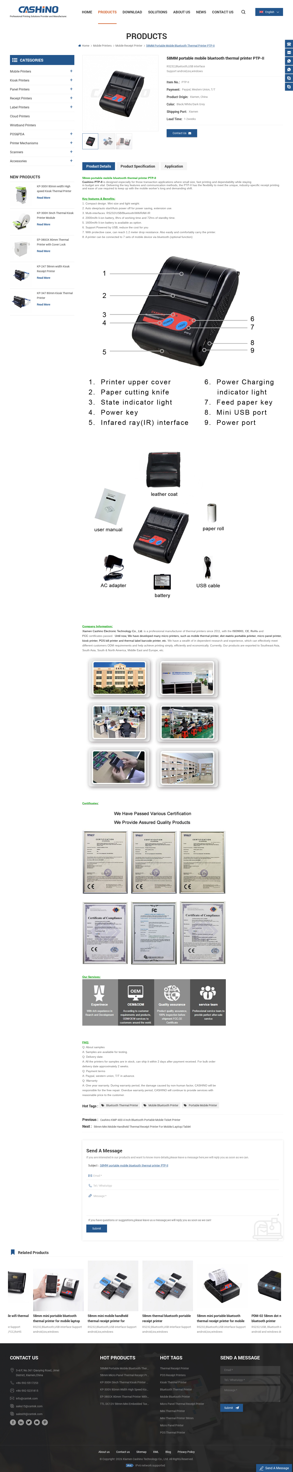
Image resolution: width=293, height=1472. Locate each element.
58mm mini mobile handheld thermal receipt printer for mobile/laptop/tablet (142, 1126)
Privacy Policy (186, 1451)
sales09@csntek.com (29, 1414)
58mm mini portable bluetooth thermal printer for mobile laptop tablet (33, 1319)
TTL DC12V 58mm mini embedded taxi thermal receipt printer (124, 1403)
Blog (168, 1451)
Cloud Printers (20, 116)
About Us (181, 12)
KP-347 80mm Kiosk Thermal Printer (55, 296)
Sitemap (141, 1451)
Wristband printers (23, 125)
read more (43, 197)
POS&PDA (17, 134)
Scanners (16, 152)
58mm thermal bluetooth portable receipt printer (143, 1318)
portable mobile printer (203, 1105)
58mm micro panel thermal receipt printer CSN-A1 (124, 1375)
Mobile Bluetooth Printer (163, 1105)
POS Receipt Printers (173, 1375)
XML (156, 1451)
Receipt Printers (21, 98)
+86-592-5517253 (27, 1383)
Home (87, 12)
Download (132, 12)
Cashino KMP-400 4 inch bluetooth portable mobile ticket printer (140, 1119)
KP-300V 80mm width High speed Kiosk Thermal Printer (54, 189)
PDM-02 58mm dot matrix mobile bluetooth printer (252, 1318)
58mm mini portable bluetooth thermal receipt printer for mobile (197, 1318)
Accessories (18, 161)
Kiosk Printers (19, 80)
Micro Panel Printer (172, 1425)
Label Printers (19, 107)
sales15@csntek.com (29, 1406)
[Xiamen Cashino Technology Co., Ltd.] (38, 12)
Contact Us (222, 12)
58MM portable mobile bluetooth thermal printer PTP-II (134, 1165)
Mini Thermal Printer (172, 1411)
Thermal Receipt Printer (174, 1368)
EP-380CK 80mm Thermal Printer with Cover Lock (53, 242)
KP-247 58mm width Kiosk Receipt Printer (53, 269)
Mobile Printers (102, 45)
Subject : (128, 1165)
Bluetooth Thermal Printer (122, 1105)
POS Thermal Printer (172, 1432)
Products (107, 12)
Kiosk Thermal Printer (173, 1382)
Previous (9, 1288)
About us (104, 1451)
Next (280, 1288)
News (201, 12)
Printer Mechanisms (24, 143)
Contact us (123, 1451)
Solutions (157, 12)
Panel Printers (19, 89)
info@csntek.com (27, 1398)
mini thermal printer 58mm (177, 1418)
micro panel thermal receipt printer (182, 1403)
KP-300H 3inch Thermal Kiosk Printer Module (55, 215)
